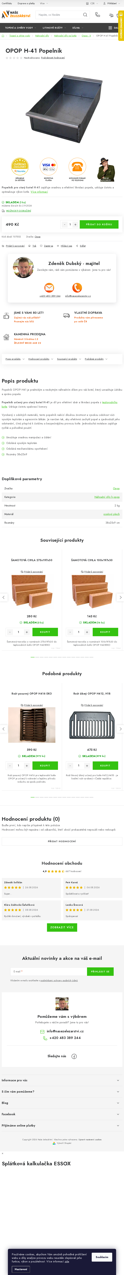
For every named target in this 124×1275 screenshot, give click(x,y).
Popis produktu (13, 359)
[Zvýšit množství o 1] (75, 224)
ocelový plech (111, 514)
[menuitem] (20, 28)
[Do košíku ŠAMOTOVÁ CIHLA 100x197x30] (105, 632)
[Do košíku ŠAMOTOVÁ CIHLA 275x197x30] (45, 632)
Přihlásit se (100, 971)
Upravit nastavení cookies (90, 1139)
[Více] (114, 28)
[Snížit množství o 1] (65, 224)
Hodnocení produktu (38, 359)
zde (67, 1261)
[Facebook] (74, 1056)
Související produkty (67, 359)
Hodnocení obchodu (62, 863)
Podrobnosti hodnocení (53, 57)
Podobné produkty (94, 359)
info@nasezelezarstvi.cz (78, 296)
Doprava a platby (26, 3)
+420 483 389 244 (98, 14)
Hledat (85, 15)
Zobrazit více (62, 927)
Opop (38, 236)
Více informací (39, 192)
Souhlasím (102, 1257)
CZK (92, 3)
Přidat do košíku (99, 224)
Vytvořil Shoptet (64, 1143)
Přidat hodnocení (62, 841)
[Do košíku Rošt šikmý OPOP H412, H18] (105, 765)
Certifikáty (7, 3)
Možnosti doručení (18, 210)
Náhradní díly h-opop (107, 497)
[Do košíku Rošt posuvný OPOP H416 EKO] (45, 765)
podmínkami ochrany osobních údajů (59, 980)
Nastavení (21, 1269)
